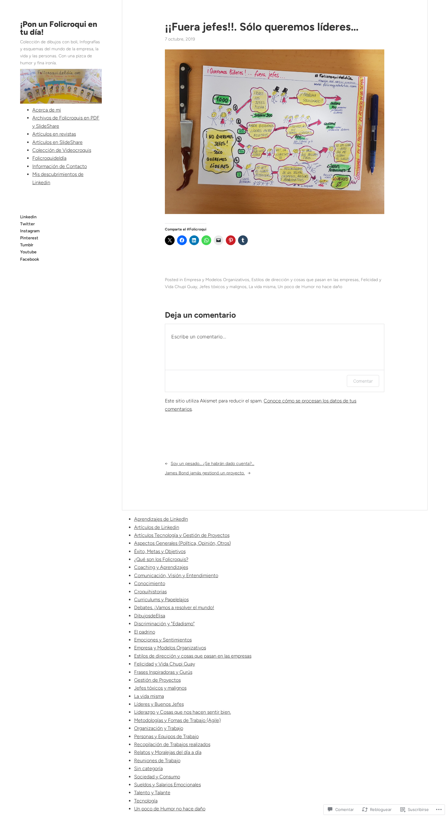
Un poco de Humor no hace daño (310, 286)
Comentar (363, 381)
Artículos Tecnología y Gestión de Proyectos (181, 535)
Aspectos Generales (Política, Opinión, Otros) (182, 543)
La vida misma (262, 286)
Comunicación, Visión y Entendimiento (176, 575)
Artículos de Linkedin (156, 527)
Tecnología (146, 801)
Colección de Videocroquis (61, 150)
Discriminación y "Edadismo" (164, 624)
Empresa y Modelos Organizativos (216, 279)
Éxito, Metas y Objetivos (160, 551)
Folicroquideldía (49, 158)
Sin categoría (148, 768)
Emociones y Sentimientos (163, 640)
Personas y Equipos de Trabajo (166, 736)
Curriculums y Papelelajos (161, 599)
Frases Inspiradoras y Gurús (163, 672)
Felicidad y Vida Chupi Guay (164, 664)
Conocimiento (149, 583)
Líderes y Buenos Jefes (159, 704)
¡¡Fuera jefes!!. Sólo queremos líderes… (262, 26)
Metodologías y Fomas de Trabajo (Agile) (177, 720)
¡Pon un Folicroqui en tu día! (58, 28)
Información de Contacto (59, 166)
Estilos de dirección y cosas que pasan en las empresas (305, 279)
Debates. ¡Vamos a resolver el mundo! (174, 607)
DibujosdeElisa (149, 616)
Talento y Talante (152, 792)
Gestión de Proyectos (157, 680)
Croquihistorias (150, 592)
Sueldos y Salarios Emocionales (167, 785)
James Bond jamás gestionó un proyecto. (205, 473)
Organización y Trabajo (158, 728)
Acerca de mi (46, 110)
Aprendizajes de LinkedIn (161, 519)
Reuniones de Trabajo (157, 760)
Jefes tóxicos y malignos (223, 286)
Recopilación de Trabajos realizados (172, 744)
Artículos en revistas (54, 134)
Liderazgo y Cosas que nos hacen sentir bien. (182, 712)
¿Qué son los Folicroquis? (161, 559)
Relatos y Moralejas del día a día (167, 752)
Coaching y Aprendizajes (161, 567)
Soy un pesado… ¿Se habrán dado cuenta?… (212, 463)
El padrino (144, 632)
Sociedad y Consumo (157, 777)
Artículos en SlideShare (57, 142)
